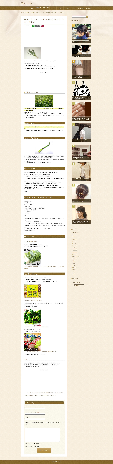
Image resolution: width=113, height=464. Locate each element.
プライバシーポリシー (79, 284)
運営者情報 (88, 8)
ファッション (25, 8)
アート (74, 241)
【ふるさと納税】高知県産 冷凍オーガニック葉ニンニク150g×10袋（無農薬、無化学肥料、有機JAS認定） (44, 267)
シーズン (75, 245)
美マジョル (26, 3)
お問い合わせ (81, 8)
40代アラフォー (76, 232)
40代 (32, 8)
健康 (33, 25)
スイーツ (75, 247)
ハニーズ (75, 250)
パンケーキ (75, 252)
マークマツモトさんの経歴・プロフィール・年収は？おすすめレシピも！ (40, 395)
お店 (60, 8)
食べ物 (42, 25)
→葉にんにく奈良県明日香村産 (30, 241)
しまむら (75, 239)
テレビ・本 (53, 8)
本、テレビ (38, 25)
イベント (67, 8)
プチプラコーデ (39, 8)
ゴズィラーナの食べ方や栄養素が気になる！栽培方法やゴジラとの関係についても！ (45, 392)
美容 (74, 269)
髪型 (74, 274)
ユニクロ (75, 258)
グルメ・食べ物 (46, 8)
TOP (25, 12)
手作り (74, 8)
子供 (74, 263)
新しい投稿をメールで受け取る (32, 446)
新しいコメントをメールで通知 (32, 443)
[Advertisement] (44, 38)
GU (73, 234)
